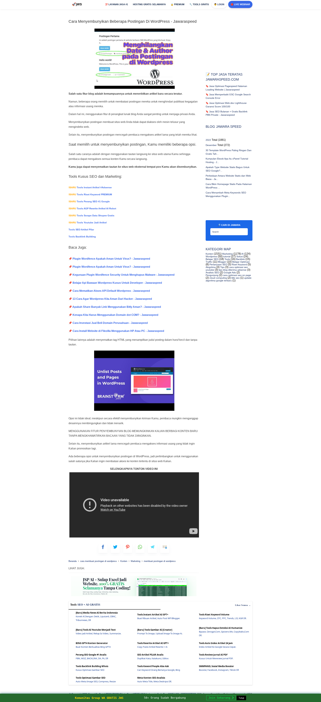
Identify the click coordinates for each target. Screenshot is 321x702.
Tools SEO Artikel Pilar (81, 229)
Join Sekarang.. (221, 697)
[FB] (103, 548)
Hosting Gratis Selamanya (149, 4)
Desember (211, 145)
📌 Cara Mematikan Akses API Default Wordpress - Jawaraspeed (109, 290)
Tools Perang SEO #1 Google (89, 201)
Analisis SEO (212, 272)
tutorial (226, 256)
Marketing (227, 253)
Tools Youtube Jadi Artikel (88, 222)
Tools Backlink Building (82, 236)
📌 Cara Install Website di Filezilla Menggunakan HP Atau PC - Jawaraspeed (116, 331)
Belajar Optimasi (241, 261)
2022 (208, 140)
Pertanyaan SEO (218, 264)
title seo (235, 278)
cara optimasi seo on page (236, 275)
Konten (209, 253)
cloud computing (218, 278)
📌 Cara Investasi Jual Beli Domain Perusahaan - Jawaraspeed (108, 322)
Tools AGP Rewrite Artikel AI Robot (92, 208)
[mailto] (164, 548)
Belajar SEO (212, 259)
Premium (177, 4)
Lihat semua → (243, 605)
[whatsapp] (140, 548)
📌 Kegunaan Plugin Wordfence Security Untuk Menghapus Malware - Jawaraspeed (122, 274)
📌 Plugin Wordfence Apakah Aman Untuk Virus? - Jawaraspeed (109, 258)
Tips (222, 267)
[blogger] (115, 548)
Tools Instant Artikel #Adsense (90, 187)
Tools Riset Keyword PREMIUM (90, 194)
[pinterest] (127, 548)
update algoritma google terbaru (228, 279)
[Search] (244, 230)
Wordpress (211, 256)
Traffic (209, 261)
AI (242, 253)
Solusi (239, 256)
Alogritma (211, 267)
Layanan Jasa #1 (116, 4)
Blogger (221, 261)
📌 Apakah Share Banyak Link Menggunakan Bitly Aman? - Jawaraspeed (115, 306)
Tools (227, 259)
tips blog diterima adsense (232, 269)
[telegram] (152, 548)
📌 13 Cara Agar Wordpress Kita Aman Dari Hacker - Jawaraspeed (110, 298)
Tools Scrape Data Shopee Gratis (91, 215)
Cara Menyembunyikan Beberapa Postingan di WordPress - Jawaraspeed (133, 21)
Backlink (240, 259)
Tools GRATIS (199, 4)
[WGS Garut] (133, 596)
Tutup (241, 698)
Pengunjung (212, 275)
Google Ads (229, 272)
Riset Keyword (239, 264)
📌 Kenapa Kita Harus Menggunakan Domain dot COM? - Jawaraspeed (113, 314)
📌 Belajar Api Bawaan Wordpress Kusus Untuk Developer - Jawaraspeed (115, 282)
